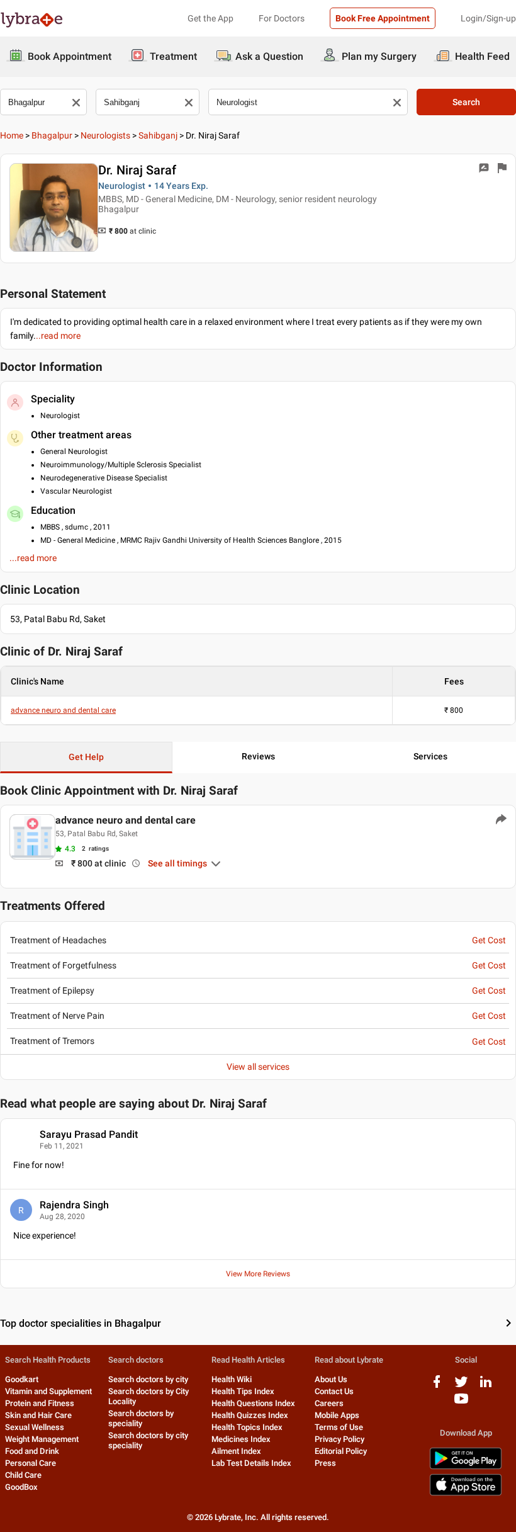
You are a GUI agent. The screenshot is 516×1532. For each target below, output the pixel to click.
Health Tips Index (242, 1391)
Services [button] (430, 756)
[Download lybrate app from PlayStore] (465, 1467)
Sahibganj (157, 135)
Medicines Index (241, 1439)
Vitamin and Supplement (48, 1391)
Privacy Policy (339, 1439)
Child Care (23, 1475)
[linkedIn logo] (485, 1386)
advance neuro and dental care (63, 710)
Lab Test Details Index (251, 1463)
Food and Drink (32, 1451)
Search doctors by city (148, 1379)
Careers (329, 1403)
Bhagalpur (51, 135)
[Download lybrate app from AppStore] (465, 1493)
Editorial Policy (341, 1451)
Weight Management (42, 1439)
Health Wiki (231, 1379)
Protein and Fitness (39, 1403)
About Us (331, 1379)
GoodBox (21, 1487)
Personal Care (30, 1463)
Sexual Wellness (34, 1427)
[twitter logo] (461, 1386)
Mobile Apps (337, 1415)
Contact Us (334, 1391)
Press (325, 1463)
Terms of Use (339, 1427)
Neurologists (105, 135)
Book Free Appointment (382, 18)
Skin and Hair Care (38, 1415)
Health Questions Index (253, 1403)
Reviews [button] (258, 756)
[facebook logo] (436, 1386)
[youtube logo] (461, 1403)
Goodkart (21, 1379)
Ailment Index (236, 1451)
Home (11, 135)
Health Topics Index (247, 1427)
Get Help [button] (86, 757)
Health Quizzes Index (249, 1415)
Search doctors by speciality (141, 1418)
